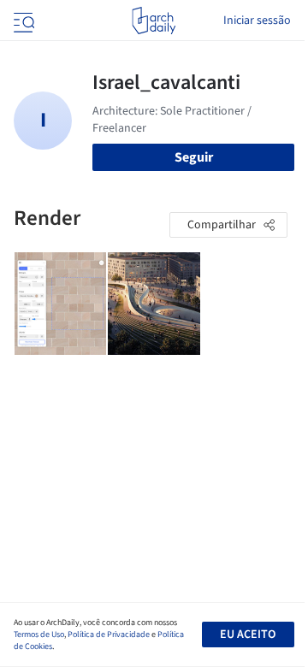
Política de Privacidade (109, 634)
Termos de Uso (39, 634)
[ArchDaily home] (153, 20)
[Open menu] (22, 20)
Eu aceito (247, 634)
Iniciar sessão (257, 21)
